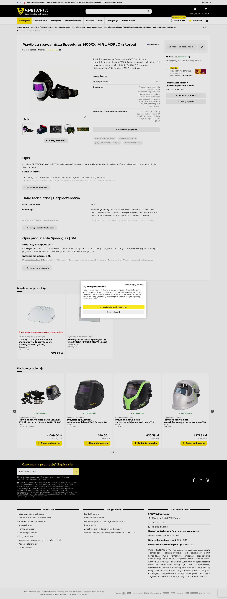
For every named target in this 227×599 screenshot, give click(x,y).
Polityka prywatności (134, 285)
